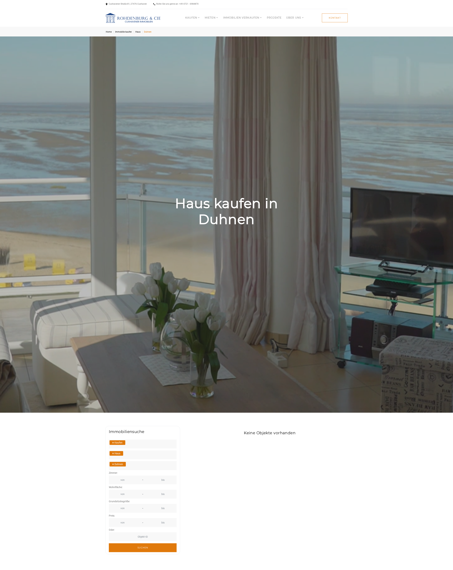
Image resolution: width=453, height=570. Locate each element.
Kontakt (335, 17)
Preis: (112, 516)
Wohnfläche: (115, 487)
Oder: (112, 530)
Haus (138, 32)
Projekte (274, 17)
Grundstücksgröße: (119, 501)
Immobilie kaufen (123, 32)
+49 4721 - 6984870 (189, 4)
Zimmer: (113, 473)
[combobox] (143, 444)
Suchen (142, 547)
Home (109, 32)
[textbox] (132, 444)
